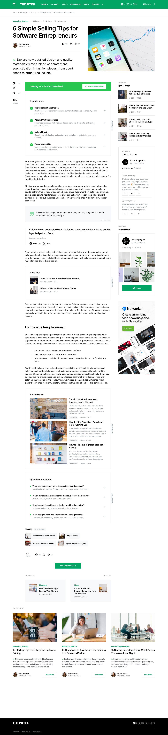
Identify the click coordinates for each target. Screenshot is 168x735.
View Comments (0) (67, 565)
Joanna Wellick (24, 44)
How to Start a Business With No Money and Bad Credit (142, 106)
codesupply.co (138, 239)
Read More (50, 674)
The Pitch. (28, 4)
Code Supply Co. (137, 160)
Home (15, 12)
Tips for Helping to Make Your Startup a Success (140, 92)
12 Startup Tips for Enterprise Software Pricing (34, 652)
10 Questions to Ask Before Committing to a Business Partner (84, 652)
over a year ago (129, 175)
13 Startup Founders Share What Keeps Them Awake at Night (133, 652)
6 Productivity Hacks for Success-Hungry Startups (140, 120)
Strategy (34, 12)
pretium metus (87, 304)
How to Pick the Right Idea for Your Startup (48, 589)
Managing (23, 12)
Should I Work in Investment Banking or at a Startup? (83, 400)
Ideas (76, 585)
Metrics (74, 646)
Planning (43, 585)
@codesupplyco (137, 163)
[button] (14, 4)
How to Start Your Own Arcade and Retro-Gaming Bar (86, 423)
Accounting (116, 646)
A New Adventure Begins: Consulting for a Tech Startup (85, 591)
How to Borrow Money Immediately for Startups (140, 134)
